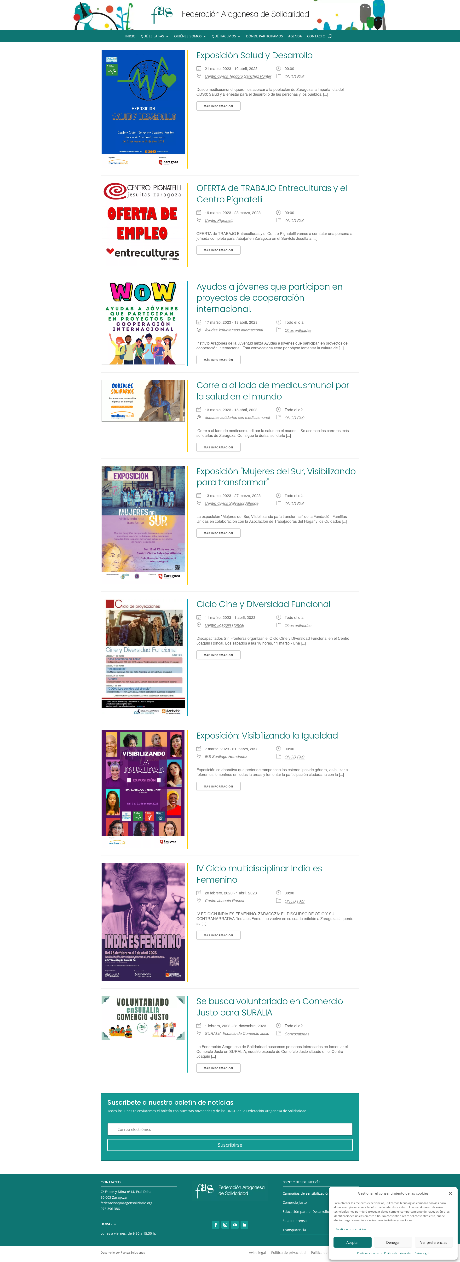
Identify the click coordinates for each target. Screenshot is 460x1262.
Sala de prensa (295, 1220)
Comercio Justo (295, 1202)
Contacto (316, 36)
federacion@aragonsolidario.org (126, 1203)
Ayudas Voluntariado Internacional (234, 330)
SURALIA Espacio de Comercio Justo (237, 1033)
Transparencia (294, 1229)
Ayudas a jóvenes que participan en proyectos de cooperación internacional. (269, 298)
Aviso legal (422, 1253)
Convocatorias (297, 1034)
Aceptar (352, 1242)
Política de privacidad (398, 1253)
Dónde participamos (264, 36)
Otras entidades (298, 330)
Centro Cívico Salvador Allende (232, 503)
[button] (450, 1193)
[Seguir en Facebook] (215, 1225)
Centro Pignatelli (219, 220)
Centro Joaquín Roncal (224, 625)
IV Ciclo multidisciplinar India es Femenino (259, 874)
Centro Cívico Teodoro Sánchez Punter (238, 76)
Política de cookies (369, 1253)
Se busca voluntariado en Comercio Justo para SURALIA (269, 1007)
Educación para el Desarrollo (306, 1211)
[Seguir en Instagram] (225, 1225)
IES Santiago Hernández (226, 756)
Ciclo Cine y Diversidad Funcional (263, 604)
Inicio (130, 36)
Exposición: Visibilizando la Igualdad (267, 735)
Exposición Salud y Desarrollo (254, 55)
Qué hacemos (224, 36)
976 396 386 (110, 1208)
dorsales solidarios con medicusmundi (237, 417)
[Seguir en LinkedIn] (244, 1225)
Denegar (393, 1242)
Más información (218, 106)
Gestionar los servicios (351, 1229)
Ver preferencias (433, 1242)
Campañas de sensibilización (306, 1193)
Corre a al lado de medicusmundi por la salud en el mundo (272, 391)
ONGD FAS (295, 76)
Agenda (295, 36)
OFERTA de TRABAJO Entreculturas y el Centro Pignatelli (271, 193)
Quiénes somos (188, 36)
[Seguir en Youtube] (235, 1225)
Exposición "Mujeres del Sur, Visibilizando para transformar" (276, 477)
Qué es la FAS (152, 36)
